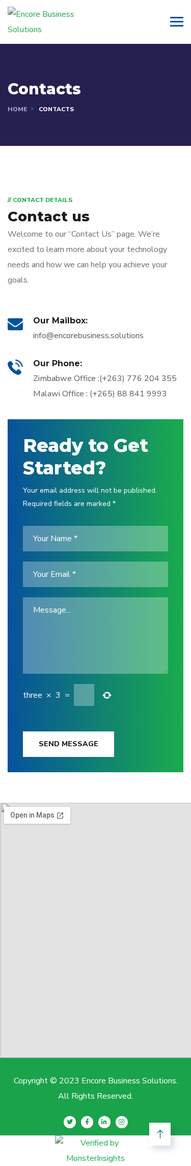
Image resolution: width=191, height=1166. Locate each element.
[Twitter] (70, 1122)
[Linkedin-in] (104, 1122)
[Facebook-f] (87, 1122)
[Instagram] (122, 1122)
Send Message (68, 744)
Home (17, 109)
